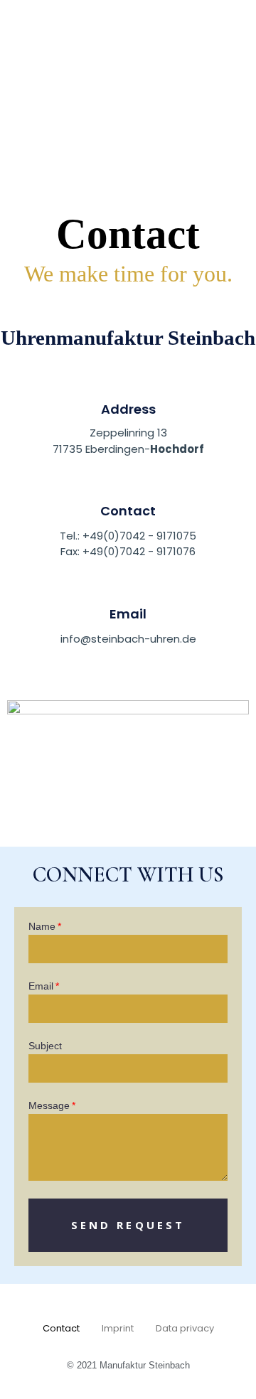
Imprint (118, 1328)
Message (49, 1105)
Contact (61, 1328)
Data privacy (185, 1328)
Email (128, 614)
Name (41, 926)
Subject (45, 1046)
